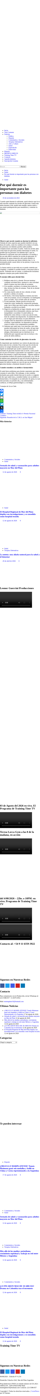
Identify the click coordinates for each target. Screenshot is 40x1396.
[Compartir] (20, 411)
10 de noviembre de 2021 (11, 198)
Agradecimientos (10, 159)
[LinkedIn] (23, 986)
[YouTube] (18, 986)
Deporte (11, 138)
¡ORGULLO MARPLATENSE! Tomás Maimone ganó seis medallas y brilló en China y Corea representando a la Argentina (21, 1012)
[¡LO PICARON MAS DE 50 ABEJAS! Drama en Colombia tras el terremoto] (16, 1278)
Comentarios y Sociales (16, 140)
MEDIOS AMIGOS (11, 153)
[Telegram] (20, 404)
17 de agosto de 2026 (10, 1175)
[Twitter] (20, 394)
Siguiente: (16, 417)
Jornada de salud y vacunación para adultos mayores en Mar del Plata (19, 466)
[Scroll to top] (1, 1395)
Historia (7, 151)
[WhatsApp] (20, 401)
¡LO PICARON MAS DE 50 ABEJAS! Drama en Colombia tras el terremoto (21, 1027)
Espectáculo (13, 147)
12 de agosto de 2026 (10, 472)
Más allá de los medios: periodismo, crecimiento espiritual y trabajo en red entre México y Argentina (21, 1021)
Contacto (7, 157)
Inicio (6, 130)
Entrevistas (12, 149)
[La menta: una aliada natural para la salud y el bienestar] (12, 545)
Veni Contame (9, 132)
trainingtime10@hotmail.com (14, 1001)
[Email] (20, 397)
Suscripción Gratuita (11, 161)
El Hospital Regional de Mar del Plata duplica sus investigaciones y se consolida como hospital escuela (18, 514)
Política (11, 136)
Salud (10, 146)
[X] (20, 407)
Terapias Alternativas (16, 142)
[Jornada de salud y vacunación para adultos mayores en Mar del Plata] (16, 456)
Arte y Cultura (13, 144)
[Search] (1, 164)
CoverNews (35, 1391)
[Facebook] (20, 390)
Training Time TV (10, 155)
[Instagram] (12, 986)
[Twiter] (7, 986)
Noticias (7, 134)
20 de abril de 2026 (9, 561)
